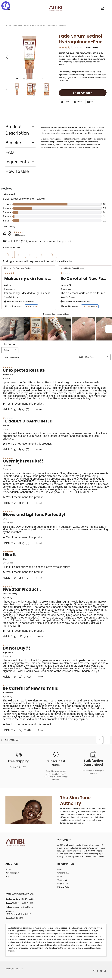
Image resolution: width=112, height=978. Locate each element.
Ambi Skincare (17, 969)
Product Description (17, 130)
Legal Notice (62, 883)
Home (8, 25)
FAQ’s (59, 876)
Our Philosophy (12, 873)
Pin (91, 102)
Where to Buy (63, 873)
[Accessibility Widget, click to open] (5, 5)
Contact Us (62, 880)
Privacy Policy (63, 887)
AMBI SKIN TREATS (21, 25)
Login (59, 869)
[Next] (50, 57)
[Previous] (8, 57)
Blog (7, 876)
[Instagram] (94, 971)
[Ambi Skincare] (56, 8)
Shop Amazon (83, 92)
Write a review (91, 47)
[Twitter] (101, 971)
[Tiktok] (105, 971)
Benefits (13, 142)
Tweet (66, 102)
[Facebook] (97, 971)
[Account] (103, 8)
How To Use (17, 171)
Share (79, 102)
